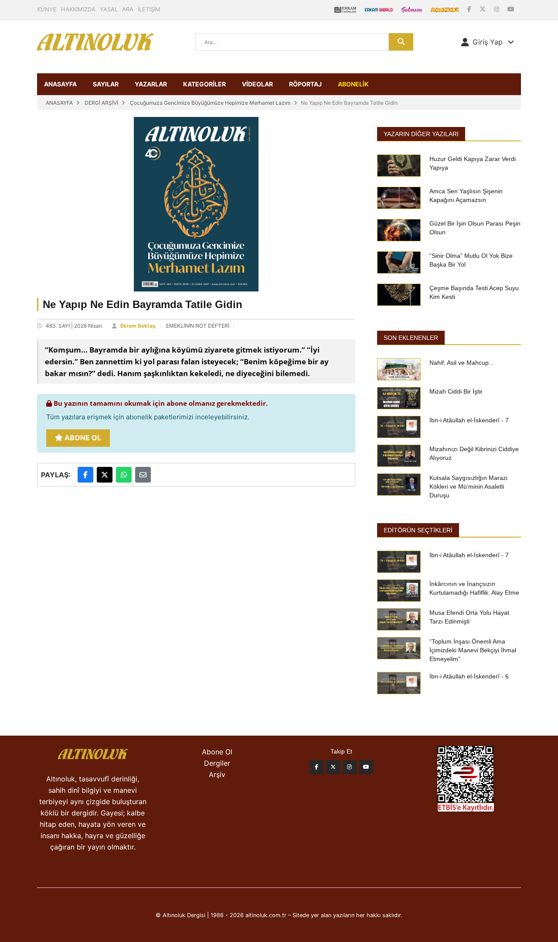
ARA (127, 9)
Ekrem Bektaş (138, 325)
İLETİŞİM (149, 9)
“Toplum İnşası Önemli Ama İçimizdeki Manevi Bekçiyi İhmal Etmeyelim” (472, 650)
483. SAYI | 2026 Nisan (74, 325)
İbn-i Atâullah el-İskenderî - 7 (469, 420)
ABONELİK (353, 84)
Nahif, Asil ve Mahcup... (461, 362)
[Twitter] (333, 767)
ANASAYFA (60, 84)
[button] (487, 42)
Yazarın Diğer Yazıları (421, 133)
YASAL (109, 9)
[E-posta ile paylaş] (143, 475)
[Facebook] (470, 9)
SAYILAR (106, 84)
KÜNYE (47, 9)
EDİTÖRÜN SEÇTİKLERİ (418, 530)
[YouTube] (510, 9)
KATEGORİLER (204, 84)
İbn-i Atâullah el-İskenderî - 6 (469, 676)
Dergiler (217, 763)
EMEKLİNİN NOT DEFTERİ (197, 325)
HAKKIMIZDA (78, 9)
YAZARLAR (151, 84)
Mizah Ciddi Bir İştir (456, 391)
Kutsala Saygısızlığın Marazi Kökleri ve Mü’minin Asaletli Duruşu (468, 486)
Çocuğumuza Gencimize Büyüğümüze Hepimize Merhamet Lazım (210, 102)
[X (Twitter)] (483, 9)
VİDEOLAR (257, 84)
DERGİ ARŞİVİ (101, 102)
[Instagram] (497, 9)
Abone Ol (82, 437)
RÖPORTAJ (305, 84)
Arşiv (217, 774)
